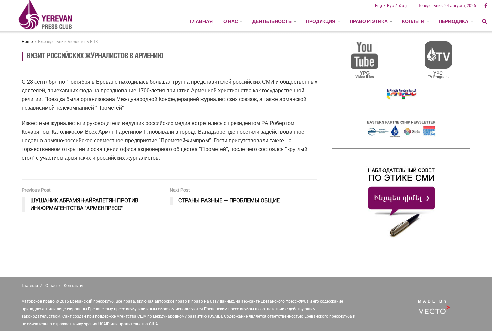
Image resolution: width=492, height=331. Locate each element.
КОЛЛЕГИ (413, 21)
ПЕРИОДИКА (453, 21)
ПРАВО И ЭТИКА (369, 21)
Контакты (73, 285)
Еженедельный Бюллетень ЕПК (68, 41)
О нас (51, 285)
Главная (201, 21)
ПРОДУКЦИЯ (320, 21)
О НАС (230, 21)
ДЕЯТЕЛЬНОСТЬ (272, 21)
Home (27, 41)
